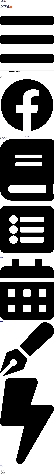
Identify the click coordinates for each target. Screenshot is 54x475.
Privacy (28, 136)
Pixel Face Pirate (4, 138)
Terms (25, 136)
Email (0, 76)
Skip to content (1, 466)
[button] (2, 469)
